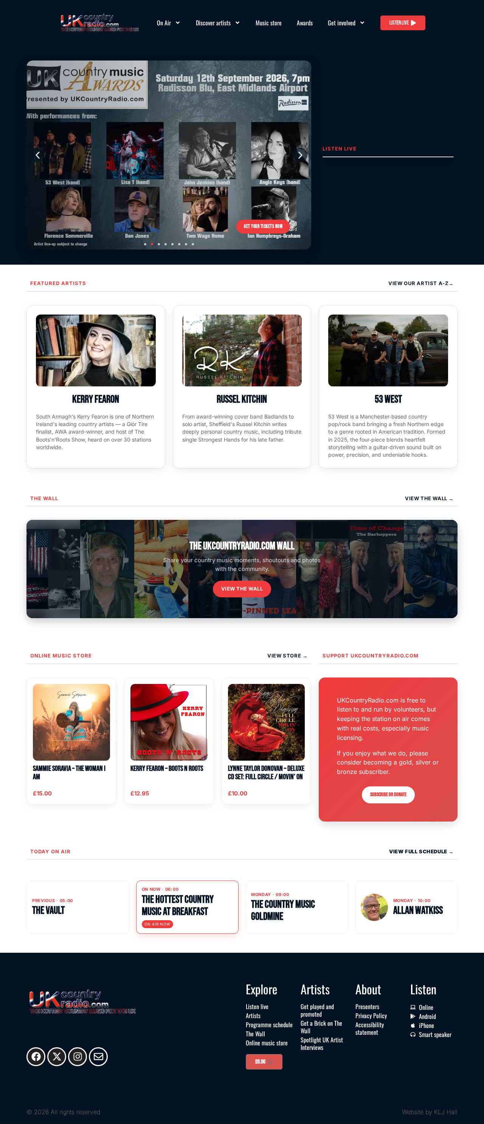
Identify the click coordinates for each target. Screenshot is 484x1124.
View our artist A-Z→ (421, 283)
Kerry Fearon (95, 399)
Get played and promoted (317, 1010)
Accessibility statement (369, 1028)
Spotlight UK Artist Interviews (322, 1043)
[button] (37, 155)
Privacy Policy (371, 1015)
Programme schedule (269, 1024)
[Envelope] (98, 1056)
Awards (305, 22)
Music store (269, 22)
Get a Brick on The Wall (321, 1026)
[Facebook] (35, 1056)
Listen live (257, 1006)
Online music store (61, 656)
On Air (164, 22)
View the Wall (242, 589)
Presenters (367, 1006)
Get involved (341, 22)
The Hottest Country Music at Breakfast (178, 905)
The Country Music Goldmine (283, 910)
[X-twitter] (56, 1056)
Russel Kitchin (242, 399)
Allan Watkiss (418, 910)
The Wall (44, 498)
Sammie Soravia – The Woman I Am (69, 772)
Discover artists (213, 22)
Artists (253, 1015)
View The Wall (426, 498)
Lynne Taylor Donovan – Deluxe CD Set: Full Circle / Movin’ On (266, 772)
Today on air (50, 851)
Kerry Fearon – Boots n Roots (166, 768)
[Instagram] (77, 1056)
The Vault (48, 910)
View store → (287, 656)
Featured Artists (58, 283)
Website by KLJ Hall (430, 1112)
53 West (388, 399)
